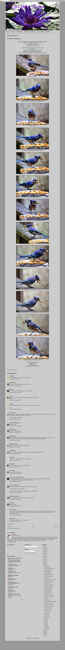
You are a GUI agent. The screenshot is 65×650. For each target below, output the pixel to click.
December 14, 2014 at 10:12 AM (15, 385)
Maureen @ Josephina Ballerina (15, 477)
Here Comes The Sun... (48, 609)
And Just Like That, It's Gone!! (49, 568)
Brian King (11, 450)
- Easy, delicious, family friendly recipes (14, 594)
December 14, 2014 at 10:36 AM (15, 400)
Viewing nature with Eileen (13, 575)
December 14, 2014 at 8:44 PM (15, 481)
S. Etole (10, 457)
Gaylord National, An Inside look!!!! (50, 601)
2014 (44, 565)
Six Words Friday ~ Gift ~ (48, 576)
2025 (44, 548)
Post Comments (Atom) (16, 528)
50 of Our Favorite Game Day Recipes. (14, 572)
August (45, 617)
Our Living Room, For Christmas (50, 579)
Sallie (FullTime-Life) (13, 496)
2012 (44, 632)
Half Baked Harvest (12, 571)
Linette (10, 502)
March (45, 625)
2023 (44, 551)
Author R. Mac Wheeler (13, 422)
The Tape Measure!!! (47, 573)
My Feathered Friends (29, 32)
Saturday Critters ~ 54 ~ (48, 574)
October (45, 614)
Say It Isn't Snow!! (47, 599)
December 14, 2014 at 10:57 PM (15, 492)
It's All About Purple (26, 6)
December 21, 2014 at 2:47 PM (15, 521)
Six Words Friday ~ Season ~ (49, 604)
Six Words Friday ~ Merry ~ (49, 584)
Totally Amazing (10, 587)
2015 (44, 564)
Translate (32, 552)
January (45, 628)
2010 (44, 635)
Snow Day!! (46, 598)
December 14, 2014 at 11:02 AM (15, 409)
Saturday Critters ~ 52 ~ (48, 593)
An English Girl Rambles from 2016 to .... (15, 558)
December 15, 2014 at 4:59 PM (15, 499)
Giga (10, 389)
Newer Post (9, 526)
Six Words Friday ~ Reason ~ (49, 595)
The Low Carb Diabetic (12, 564)
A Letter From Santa (47, 607)
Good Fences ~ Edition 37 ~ (49, 606)
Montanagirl (11, 436)
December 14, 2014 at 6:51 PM (15, 460)
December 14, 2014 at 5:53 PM (15, 453)
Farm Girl (11, 470)
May (45, 622)
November (46, 612)
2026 (44, 546)
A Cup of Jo (10, 568)
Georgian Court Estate (48, 588)
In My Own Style (11, 590)
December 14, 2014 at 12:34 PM (15, 425)
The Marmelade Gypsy (12, 582)
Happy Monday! (10, 576)
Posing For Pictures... (48, 571)
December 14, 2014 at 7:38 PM (15, 473)
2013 (44, 630)
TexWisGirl (11, 382)
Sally (10, 403)
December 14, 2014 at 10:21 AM (15, 392)
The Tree (47, 32)
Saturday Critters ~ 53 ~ (48, 582)
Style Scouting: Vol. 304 (12, 591)
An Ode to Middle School (12, 569)
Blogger (37, 638)
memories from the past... (12, 579)
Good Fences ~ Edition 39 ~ (49, 585)
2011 (44, 633)
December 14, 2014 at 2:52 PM (15, 432)
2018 (44, 559)
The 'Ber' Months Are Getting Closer (14, 565)
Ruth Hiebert (11, 429)
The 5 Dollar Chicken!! (48, 587)
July (45, 619)
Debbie (14, 534)
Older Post (56, 526)
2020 (44, 556)
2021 (44, 554)
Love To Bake (40, 32)
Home (7, 32)
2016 (44, 562)
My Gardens (20, 32)
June (45, 620)
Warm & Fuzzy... (47, 577)
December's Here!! (47, 610)
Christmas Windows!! (48, 590)
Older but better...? (11, 578)
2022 (44, 553)
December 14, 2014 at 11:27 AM (15, 419)
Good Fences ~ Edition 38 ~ (49, 596)
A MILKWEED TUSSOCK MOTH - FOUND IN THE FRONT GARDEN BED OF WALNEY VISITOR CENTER (14, 561)
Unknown (11, 518)
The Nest (13, 32)
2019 (44, 557)
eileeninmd (11, 412)
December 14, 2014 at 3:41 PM (15, 440)
